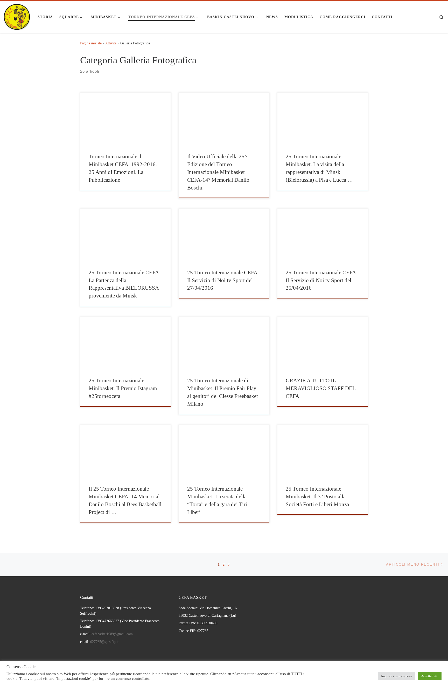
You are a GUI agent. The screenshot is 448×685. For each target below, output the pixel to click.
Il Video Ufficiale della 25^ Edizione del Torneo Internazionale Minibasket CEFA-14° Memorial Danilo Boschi (218, 172)
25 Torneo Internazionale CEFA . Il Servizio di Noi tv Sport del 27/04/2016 (223, 280)
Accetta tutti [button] (429, 676)
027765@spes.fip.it (104, 642)
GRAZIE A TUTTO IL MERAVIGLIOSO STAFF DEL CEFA (320, 388)
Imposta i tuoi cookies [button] (396, 676)
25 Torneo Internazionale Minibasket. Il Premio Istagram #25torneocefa (123, 388)
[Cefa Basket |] (17, 16)
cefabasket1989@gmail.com (112, 634)
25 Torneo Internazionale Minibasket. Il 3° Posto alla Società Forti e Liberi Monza (317, 496)
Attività (110, 43)
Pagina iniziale (91, 43)
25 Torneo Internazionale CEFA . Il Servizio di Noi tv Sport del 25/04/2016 (322, 280)
